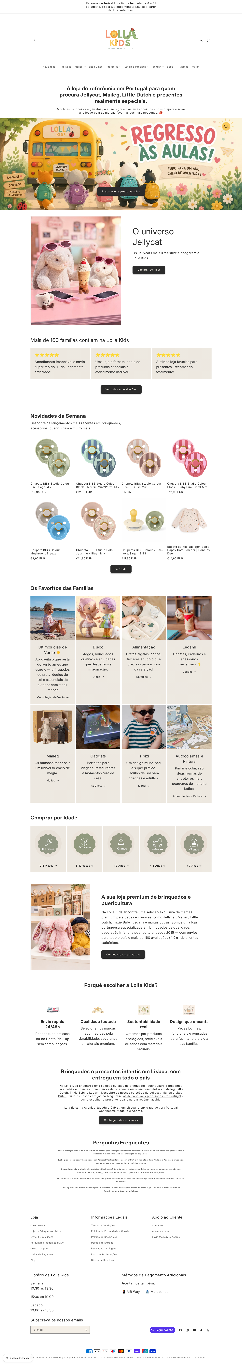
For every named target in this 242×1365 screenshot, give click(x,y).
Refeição (142, 676)
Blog (33, 1260)
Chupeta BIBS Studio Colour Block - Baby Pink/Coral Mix (187, 485)
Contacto (157, 1225)
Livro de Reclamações (104, 1254)
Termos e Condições (103, 1225)
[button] (34, 40)
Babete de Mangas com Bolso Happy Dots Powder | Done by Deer (188, 550)
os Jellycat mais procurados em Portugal (152, 1096)
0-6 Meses (46, 865)
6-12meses (83, 865)
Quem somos (37, 1225)
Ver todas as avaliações (121, 389)
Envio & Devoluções (41, 1236)
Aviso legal (199, 1357)
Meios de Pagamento (42, 1254)
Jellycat (155, 1092)
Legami (189, 647)
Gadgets (96, 785)
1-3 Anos (119, 865)
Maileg (51, 780)
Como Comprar (39, 1248)
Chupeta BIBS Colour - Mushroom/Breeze (46, 551)
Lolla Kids (44, 1357)
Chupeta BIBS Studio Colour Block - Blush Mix (141, 485)
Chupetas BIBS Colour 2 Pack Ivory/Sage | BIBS (142, 551)
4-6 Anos (156, 865)
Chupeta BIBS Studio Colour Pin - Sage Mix (50, 485)
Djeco (98, 647)
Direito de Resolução (103, 1260)
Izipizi (142, 785)
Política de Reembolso (104, 1236)
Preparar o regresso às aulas (121, 191)
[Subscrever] (86, 1330)
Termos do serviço (135, 1357)
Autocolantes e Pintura (187, 796)
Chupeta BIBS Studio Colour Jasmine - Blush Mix (96, 551)
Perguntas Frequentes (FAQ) (47, 1242)
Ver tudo (121, 569)
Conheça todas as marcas (123, 954)
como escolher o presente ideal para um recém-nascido (121, 1099)
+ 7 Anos (192, 865)
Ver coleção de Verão (51, 697)
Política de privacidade (112, 1357)
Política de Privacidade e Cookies (110, 1231)
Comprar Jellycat (148, 269)
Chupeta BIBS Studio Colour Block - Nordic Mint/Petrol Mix (97, 485)
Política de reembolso (86, 1357)
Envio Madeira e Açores (166, 1236)
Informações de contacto (179, 1357)
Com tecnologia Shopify (61, 1357)
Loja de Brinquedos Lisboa (45, 1231)
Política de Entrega (102, 1242)
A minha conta (160, 1231)
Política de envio (155, 1357)
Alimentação (143, 647)
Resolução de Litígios (103, 1248)
